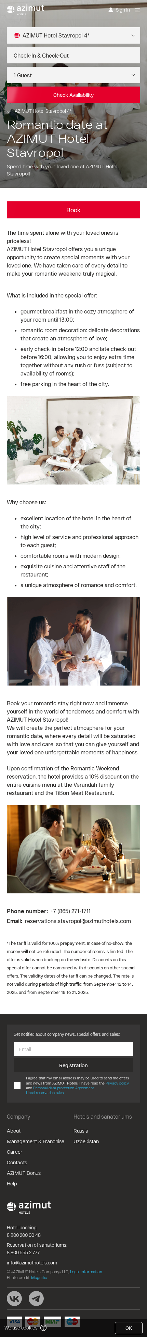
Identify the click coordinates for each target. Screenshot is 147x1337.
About (14, 1130)
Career (15, 1152)
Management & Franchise (35, 1141)
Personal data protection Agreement (63, 1088)
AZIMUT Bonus (24, 1173)
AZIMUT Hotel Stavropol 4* (43, 111)
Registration (73, 1065)
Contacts (17, 1162)
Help (12, 1183)
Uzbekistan (86, 1141)
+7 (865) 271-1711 (71, 911)
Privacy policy (117, 1083)
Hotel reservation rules (45, 1092)
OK (128, 1328)
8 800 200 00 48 (24, 1235)
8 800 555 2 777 (23, 1252)
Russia (81, 1130)
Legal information (86, 1271)
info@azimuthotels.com (32, 1262)
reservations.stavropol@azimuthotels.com (78, 921)
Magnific (39, 1277)
